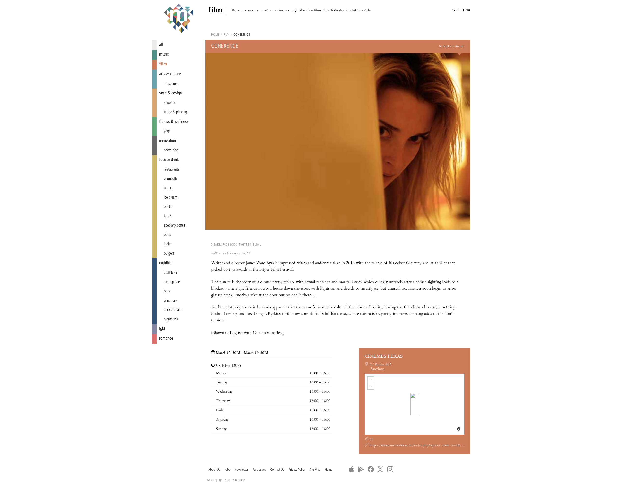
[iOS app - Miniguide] (351, 469)
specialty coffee (174, 226)
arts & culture (170, 74)
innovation (167, 141)
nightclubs (171, 319)
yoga (167, 131)
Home (215, 35)
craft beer (170, 273)
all (161, 45)
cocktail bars (172, 310)
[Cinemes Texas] (414, 404)
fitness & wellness (174, 122)
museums (170, 84)
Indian (168, 244)
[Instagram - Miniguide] (390, 469)
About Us (214, 470)
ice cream (170, 198)
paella (168, 207)
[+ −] (414, 404)
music (164, 55)
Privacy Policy (296, 470)
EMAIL (257, 244)
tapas (168, 216)
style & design (170, 93)
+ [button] (371, 380)
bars (167, 291)
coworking (171, 150)
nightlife (165, 263)
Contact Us (277, 470)
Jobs (227, 470)
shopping (170, 103)
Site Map (314, 470)
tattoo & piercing (175, 112)
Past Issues (259, 470)
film (163, 64)
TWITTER (245, 244)
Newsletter (241, 470)
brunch (168, 188)
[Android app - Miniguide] (361, 469)
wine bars (170, 301)
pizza (167, 235)
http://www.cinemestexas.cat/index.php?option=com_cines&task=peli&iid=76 (428, 446)
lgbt (162, 329)
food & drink (169, 160)
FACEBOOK (230, 244)
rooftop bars (172, 282)
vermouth (170, 179)
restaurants (171, 170)
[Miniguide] (178, 19)
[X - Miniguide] (380, 469)
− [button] (371, 386)
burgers (169, 254)
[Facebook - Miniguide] (371, 469)
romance (166, 339)
